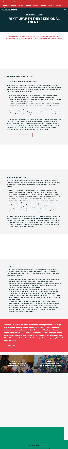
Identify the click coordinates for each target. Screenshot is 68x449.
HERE (46, 129)
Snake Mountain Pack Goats (45, 218)
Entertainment (31, 14)
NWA (40, 14)
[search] (61, 9)
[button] (65, 9)
